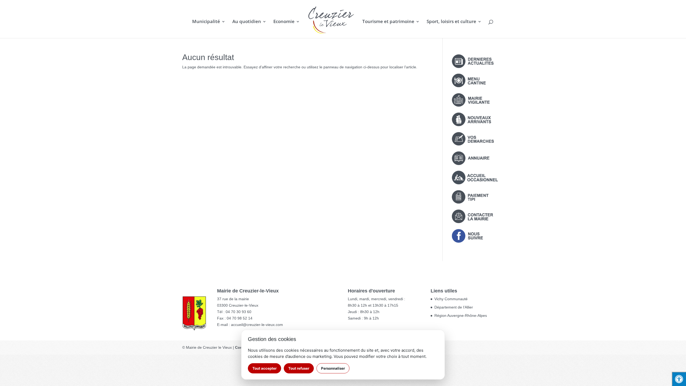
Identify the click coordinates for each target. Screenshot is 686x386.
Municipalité (206, 22)
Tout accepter (264, 368)
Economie (283, 22)
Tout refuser (298, 368)
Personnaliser (333, 368)
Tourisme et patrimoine (388, 22)
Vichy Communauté (451, 299)
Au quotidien (246, 22)
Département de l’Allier (453, 307)
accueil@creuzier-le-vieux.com (257, 324)
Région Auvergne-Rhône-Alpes (460, 315)
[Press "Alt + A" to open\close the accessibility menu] (679, 379)
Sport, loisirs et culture (451, 22)
